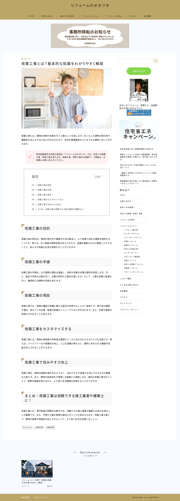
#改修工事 (39, 427)
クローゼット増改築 (132, 257)
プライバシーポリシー (129, 310)
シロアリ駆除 (125, 279)
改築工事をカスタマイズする (50, 200)
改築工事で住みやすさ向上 (49, 204)
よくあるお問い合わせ (129, 285)
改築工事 (27, 59)
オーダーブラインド (132, 234)
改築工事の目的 (44, 185)
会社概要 (147, 16)
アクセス (132, 16)
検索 (155, 61)
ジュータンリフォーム (132, 237)
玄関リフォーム (130, 260)
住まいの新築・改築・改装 (131, 214)
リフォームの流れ (114, 16)
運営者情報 (25, 497)
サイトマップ (125, 303)
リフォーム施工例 (131, 230)
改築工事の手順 (44, 190)
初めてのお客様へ (67, 16)
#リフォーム (27, 427)
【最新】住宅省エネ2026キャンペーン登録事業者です (138, 174)
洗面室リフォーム (131, 268)
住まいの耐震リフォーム (133, 264)
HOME (31, 16)
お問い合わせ (47, 16)
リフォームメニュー (91, 16)
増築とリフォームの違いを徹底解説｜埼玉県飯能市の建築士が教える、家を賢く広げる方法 (138, 157)
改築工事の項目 (44, 195)
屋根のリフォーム (131, 245)
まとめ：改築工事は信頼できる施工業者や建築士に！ (61, 209)
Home (122, 195)
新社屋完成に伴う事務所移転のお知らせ (137, 149)
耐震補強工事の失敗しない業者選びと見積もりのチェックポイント (138, 182)
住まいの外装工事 (131, 249)
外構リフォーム (130, 241)
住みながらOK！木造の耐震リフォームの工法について (138, 166)
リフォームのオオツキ (90, 5)
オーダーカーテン (131, 253)
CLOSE (97, 176)
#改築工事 (50, 427)
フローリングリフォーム (133, 272)
